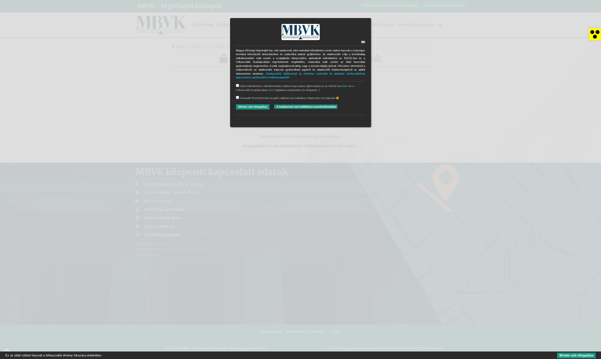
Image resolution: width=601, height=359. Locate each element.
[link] (595, 34)
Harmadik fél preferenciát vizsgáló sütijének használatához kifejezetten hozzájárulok (287, 98)
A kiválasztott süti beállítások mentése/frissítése (306, 106)
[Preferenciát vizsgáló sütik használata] (337, 98)
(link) (345, 86)
